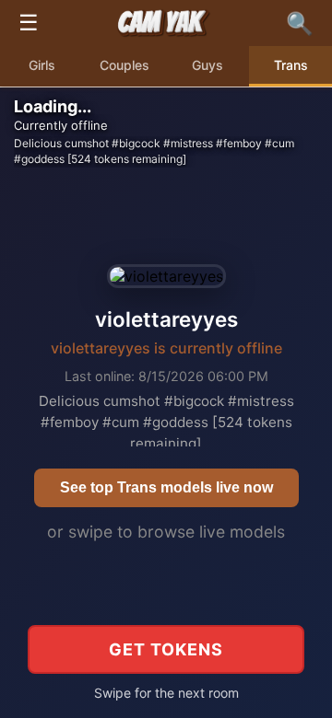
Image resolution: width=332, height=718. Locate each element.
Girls (42, 65)
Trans (291, 65)
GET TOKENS (166, 649)
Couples (124, 65)
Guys (207, 65)
